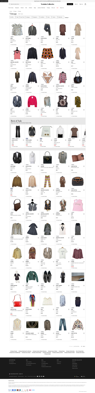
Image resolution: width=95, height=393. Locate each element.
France (9, 391)
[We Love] (55, 7)
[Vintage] (50, 7)
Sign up (81, 4)
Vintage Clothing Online (57, 352)
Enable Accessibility (4, 1)
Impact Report (74, 365)
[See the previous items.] (10, 136)
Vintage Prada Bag (47, 352)
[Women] (24, 7)
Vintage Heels (47, 354)
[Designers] (19, 7)
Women (22, 7)
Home (11, 11)
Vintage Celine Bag (70, 351)
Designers (17, 7)
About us (73, 361)
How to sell (43, 361)
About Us (62, 7)
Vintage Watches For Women (25, 351)
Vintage (48, 7)
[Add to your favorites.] (23, 38)
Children (30, 7)
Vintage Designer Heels (69, 352)
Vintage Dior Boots (80, 352)
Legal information (21, 376)
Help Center (59, 361)
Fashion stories (75, 368)
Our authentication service (31, 363)
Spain (25, 391)
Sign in (76, 4)
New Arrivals (10, 7)
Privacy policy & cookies (32, 376)
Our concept (11, 361)
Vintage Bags (62, 351)
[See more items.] (85, 136)
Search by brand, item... (15, 4)
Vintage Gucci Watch (52, 351)
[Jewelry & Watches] (45, 7)
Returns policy (28, 365)
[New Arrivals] (14, 7)
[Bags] (36, 7)
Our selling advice (44, 363)
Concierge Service (12, 363)
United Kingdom (13, 391)
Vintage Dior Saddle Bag (14, 352)
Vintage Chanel (13, 351)
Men (26, 7)
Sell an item (70, 4)
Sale (57, 7)
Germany (22, 391)
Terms (26, 376)
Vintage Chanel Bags (36, 352)
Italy (27, 391)
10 (81, 346)
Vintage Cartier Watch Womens (39, 351)
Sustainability (74, 363)
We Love (53, 7)
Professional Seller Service (46, 366)
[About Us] (64, 7)
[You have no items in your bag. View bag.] (85, 4)
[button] (85, 4)
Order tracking (28, 361)
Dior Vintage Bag (79, 351)
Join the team (74, 366)
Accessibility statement (13, 376)
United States (19, 391)
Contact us (59, 363)
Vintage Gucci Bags (26, 352)
